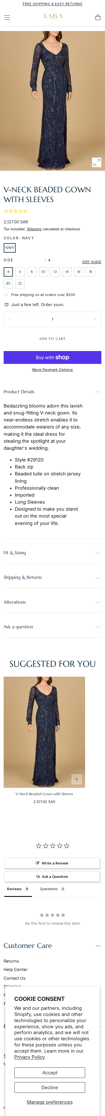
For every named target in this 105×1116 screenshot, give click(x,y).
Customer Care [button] (28, 945)
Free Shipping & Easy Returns (52, 4)
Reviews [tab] (14, 888)
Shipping (34, 229)
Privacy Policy (29, 1057)
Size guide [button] (91, 262)
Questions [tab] (49, 888)
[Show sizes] (77, 779)
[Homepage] (52, 17)
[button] (7, 17)
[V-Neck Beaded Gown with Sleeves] (44, 732)
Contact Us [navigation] (14, 978)
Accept (49, 1072)
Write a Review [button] (55, 863)
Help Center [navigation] (16, 969)
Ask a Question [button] (55, 876)
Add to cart (52, 339)
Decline (49, 1087)
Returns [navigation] (11, 961)
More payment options (52, 370)
